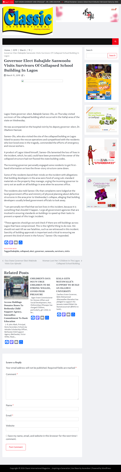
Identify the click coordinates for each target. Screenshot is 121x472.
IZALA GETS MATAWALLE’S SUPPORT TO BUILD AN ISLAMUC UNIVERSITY (67, 285)
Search (89, 50)
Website (10, 425)
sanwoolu (49, 251)
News (15, 249)
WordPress (106, 468)
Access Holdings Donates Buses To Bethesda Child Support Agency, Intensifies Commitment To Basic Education (16, 312)
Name (10, 405)
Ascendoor (86, 468)
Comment (12, 374)
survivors (59, 251)
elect (32, 251)
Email (9, 415)
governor (39, 251)
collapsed (24, 251)
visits (67, 251)
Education (8, 249)
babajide (15, 251)
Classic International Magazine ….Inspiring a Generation (47, 468)
